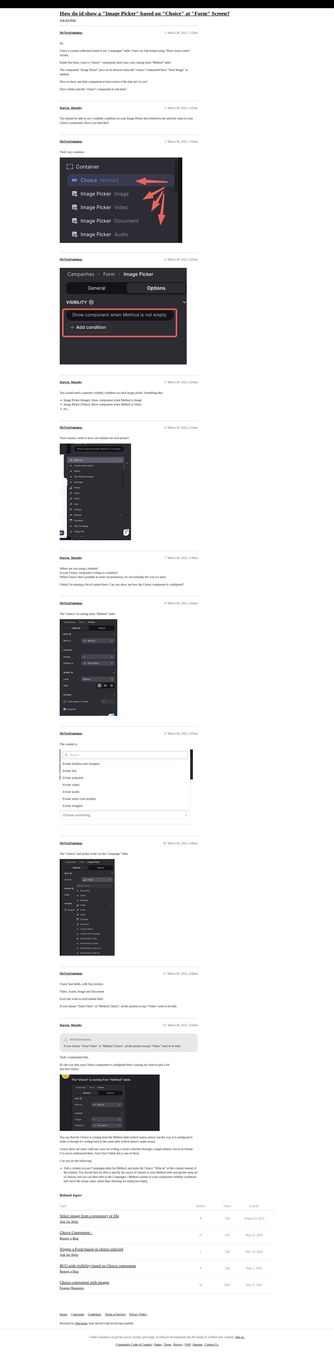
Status (158, 1344)
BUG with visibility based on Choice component (98, 1266)
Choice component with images (84, 1282)
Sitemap (198, 1344)
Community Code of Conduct (134, 1344)
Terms (167, 1344)
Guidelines (94, 1314)
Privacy (178, 1344)
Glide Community (13, 4)
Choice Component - (76, 1232)
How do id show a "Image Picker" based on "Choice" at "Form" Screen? (145, 13)
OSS (188, 1344)
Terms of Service (115, 1314)
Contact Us (211, 1344)
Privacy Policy (138, 1314)
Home (63, 1314)
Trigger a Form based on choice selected (91, 1249)
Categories (77, 1314)
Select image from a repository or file (89, 1216)
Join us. (240, 1337)
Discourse (81, 1323)
